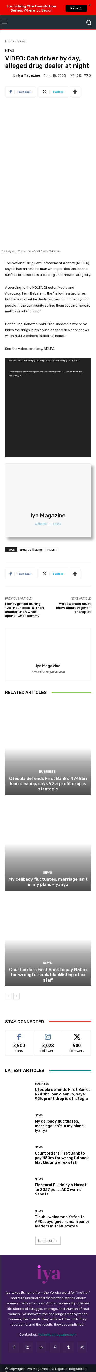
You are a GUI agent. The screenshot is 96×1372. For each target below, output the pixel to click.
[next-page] (16, 996)
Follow (48, 1034)
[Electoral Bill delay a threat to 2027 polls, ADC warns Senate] (18, 1187)
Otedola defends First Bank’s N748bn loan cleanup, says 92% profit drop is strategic (48, 783)
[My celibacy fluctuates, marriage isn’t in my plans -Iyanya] (48, 844)
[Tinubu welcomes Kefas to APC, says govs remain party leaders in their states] (18, 1219)
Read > (76, 8)
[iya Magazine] (9, 75)
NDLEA (51, 549)
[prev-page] (8, 996)
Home (9, 41)
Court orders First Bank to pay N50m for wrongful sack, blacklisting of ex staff (48, 975)
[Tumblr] (68, 1347)
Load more (46, 1240)
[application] (48, 407)
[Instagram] (28, 1347)
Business (47, 771)
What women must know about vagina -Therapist (73, 608)
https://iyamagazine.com (48, 672)
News (21, 41)
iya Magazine (29, 75)
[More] (75, 92)
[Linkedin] (41, 1347)
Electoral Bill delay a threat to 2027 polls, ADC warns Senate (61, 1189)
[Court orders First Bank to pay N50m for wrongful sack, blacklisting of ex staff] (48, 939)
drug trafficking (31, 549)
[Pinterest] (55, 1347)
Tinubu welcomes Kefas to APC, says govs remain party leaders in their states (62, 1221)
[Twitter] (82, 1347)
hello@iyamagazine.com (57, 1334)
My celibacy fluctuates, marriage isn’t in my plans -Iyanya (48, 882)
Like (19, 1034)
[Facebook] (14, 1347)
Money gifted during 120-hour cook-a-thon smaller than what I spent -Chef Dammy (24, 610)
